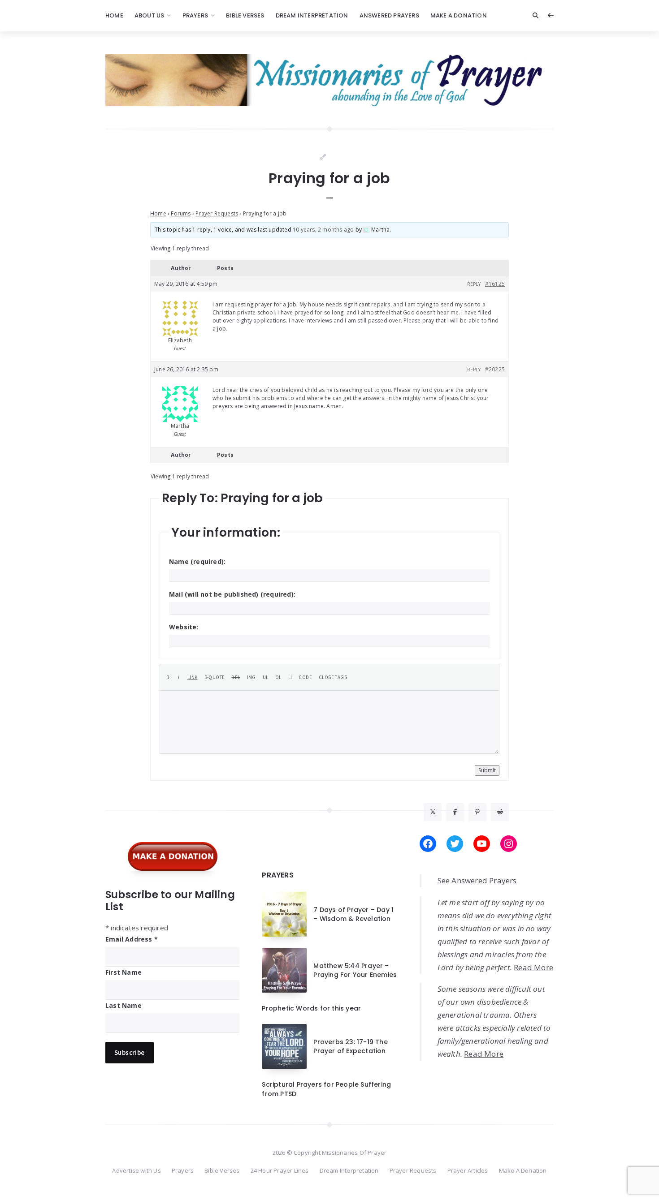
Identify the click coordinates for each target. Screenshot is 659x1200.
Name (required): (197, 561)
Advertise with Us (136, 1170)
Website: (184, 627)
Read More (533, 967)
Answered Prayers (389, 15)
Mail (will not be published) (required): (232, 594)
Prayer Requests (216, 213)
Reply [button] (474, 284)
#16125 (495, 284)
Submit (487, 770)
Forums (181, 213)
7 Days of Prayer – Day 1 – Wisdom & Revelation (353, 914)
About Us (149, 15)
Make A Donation (458, 15)
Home (114, 15)
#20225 (495, 369)
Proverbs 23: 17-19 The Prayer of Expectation (350, 1046)
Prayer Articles (467, 1170)
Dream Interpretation (312, 15)
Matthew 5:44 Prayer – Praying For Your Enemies (355, 970)
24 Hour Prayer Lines (280, 1170)
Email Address (131, 939)
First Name (123, 972)
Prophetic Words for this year (311, 1008)
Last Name (123, 1005)
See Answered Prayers (477, 880)
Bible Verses (245, 15)
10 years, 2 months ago (323, 229)
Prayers (195, 15)
